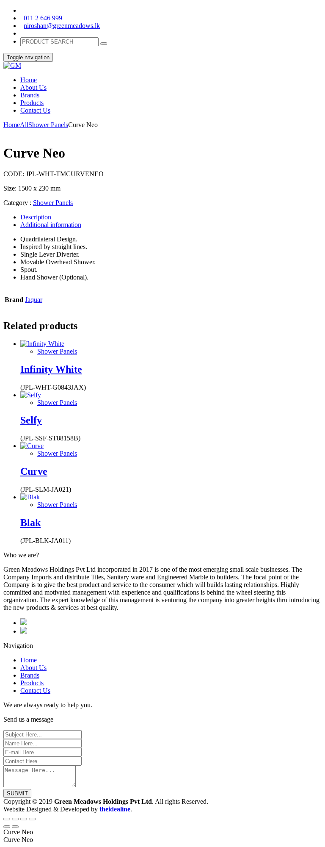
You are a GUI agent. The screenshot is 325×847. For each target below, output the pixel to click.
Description (35, 217)
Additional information (50, 224)
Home (11, 124)
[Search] (103, 43)
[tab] (171, 217)
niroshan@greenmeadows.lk (62, 25)
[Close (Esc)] (6, 819)
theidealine (114, 809)
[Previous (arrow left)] (6, 826)
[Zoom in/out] (32, 819)
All (24, 124)
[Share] (15, 819)
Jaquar (33, 299)
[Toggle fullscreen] (23, 819)
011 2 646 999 (43, 18)
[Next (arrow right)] (15, 826)
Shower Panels (48, 124)
